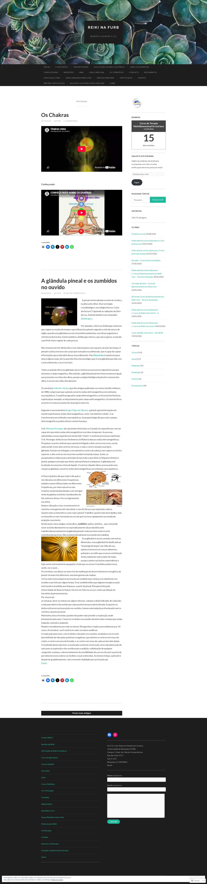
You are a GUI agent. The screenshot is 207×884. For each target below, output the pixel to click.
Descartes (99, 355)
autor (57, 121)
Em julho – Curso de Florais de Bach (146, 260)
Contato (142, 78)
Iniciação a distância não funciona (87, 83)
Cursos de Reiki (51, 72)
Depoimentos (150, 72)
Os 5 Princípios (116, 72)
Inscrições (68, 72)
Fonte (44, 663)
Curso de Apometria (139, 67)
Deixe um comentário (75, 293)
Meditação (136, 372)
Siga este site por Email (143, 156)
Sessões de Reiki (81, 67)
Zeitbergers (86, 318)
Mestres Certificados (54, 83)
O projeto (134, 72)
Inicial (47, 67)
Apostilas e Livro (52, 78)
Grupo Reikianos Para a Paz (79, 78)
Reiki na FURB (103, 27)
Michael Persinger (54, 428)
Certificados (126, 78)
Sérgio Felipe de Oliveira (77, 410)
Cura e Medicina (96, 72)
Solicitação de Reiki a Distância (109, 67)
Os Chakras (55, 115)
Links (81, 72)
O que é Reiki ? (61, 67)
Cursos (134, 352)
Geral (134, 359)
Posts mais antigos (81, 713)
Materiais (136, 365)
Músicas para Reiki (105, 78)
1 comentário (71, 121)
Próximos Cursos (139, 234)
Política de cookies (57, 880)
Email (114, 785)
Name (114, 775)
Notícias (135, 379)
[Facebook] (109, 735)
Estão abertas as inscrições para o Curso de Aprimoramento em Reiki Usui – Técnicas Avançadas (147, 273)
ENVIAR (113, 821)
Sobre (112, 83)
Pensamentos (137, 385)
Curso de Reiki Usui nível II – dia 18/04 (147, 333)
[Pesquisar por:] (149, 200)
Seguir (136, 182)
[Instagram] (115, 735)
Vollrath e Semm (61, 388)
